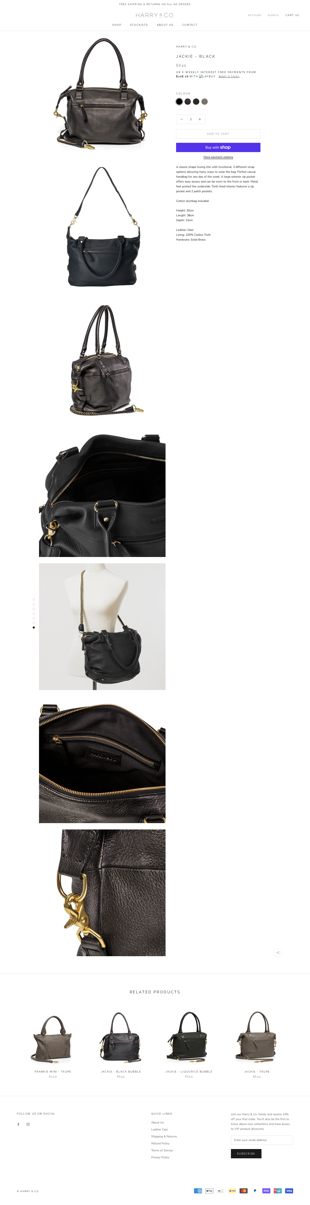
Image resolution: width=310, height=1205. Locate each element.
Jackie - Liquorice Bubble (189, 1071)
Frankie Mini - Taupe (53, 1071)
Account (255, 15)
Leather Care (159, 1129)
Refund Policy (160, 1143)
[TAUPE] (204, 101)
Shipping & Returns (164, 1136)
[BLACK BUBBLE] (188, 101)
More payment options (218, 157)
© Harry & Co (28, 1191)
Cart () (292, 15)
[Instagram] (28, 1124)
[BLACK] (179, 101)
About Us (165, 24)
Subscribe (246, 1153)
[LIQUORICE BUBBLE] (196, 101)
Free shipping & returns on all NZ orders (155, 4)
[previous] (13, 1039)
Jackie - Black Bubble (121, 1071)
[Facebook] (18, 1124)
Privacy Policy (160, 1157)
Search (273, 15)
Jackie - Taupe (257, 1071)
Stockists (139, 24)
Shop (116, 24)
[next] (297, 1039)
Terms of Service (162, 1150)
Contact (190, 24)
